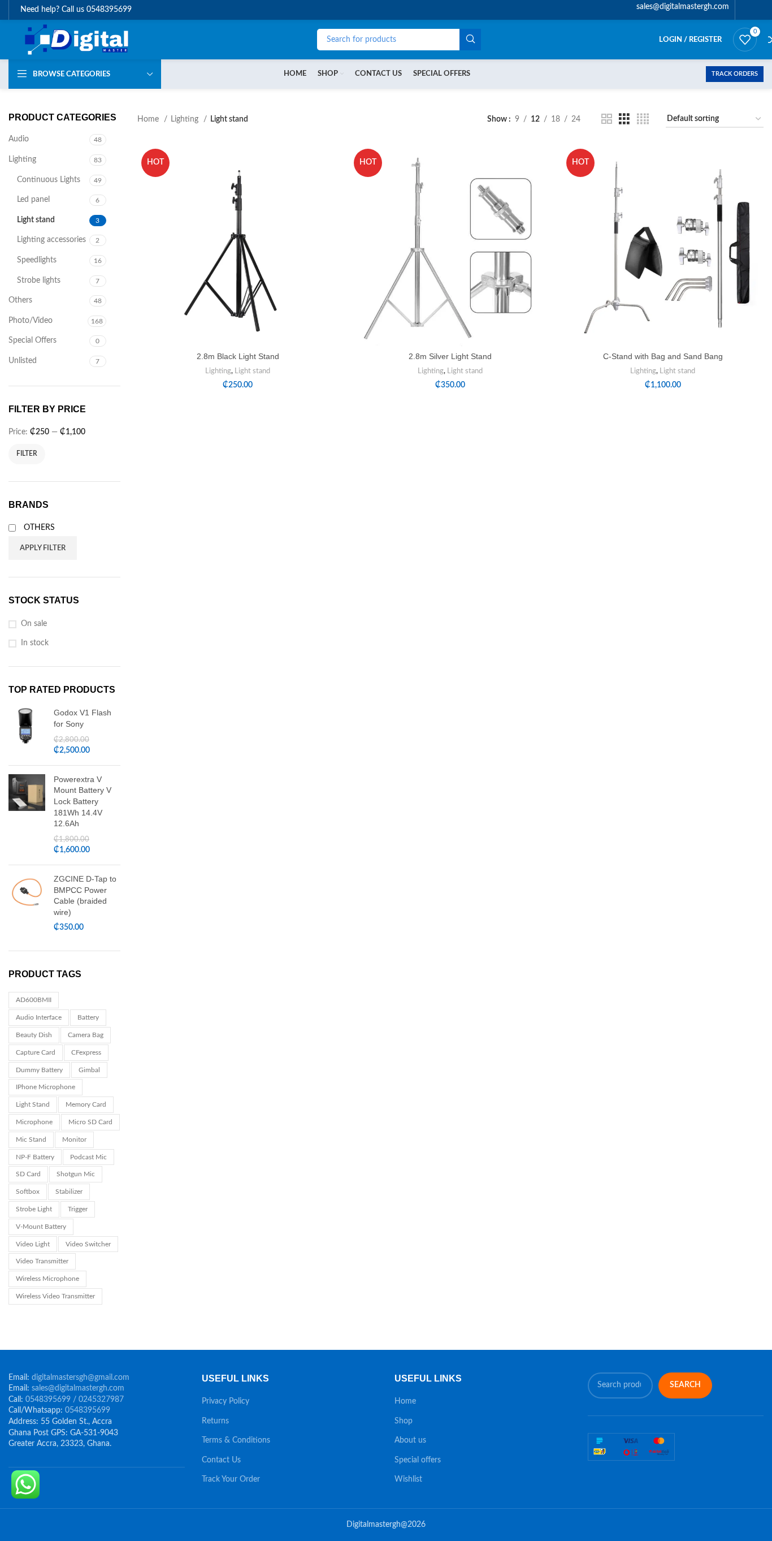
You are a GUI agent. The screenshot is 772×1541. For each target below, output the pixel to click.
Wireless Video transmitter (55, 1296)
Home (149, 119)
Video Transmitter (42, 1261)
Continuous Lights (48, 180)
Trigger (78, 1209)
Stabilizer (69, 1191)
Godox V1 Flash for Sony (82, 718)
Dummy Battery (39, 1070)
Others (20, 300)
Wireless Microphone (47, 1278)
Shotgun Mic (76, 1174)
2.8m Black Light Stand (238, 356)
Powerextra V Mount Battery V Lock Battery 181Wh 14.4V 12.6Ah (82, 801)
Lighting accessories (51, 240)
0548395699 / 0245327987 (74, 1400)
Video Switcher (88, 1244)
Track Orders (735, 74)
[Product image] (238, 245)
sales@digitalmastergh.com (78, 1388)
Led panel (33, 200)
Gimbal (89, 1070)
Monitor (74, 1139)
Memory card (86, 1104)
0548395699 (87, 1410)
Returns (215, 1421)
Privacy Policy (225, 1401)
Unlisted (22, 361)
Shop (403, 1421)
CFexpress (86, 1052)
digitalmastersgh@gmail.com (80, 1378)
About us (410, 1440)
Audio (18, 139)
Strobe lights (38, 280)
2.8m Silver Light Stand (450, 356)
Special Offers (32, 340)
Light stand (36, 220)
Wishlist (408, 1479)
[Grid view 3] (624, 119)
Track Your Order (231, 1479)
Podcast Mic (88, 1157)
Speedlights (37, 260)
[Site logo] (78, 40)
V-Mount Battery (41, 1226)
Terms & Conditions (236, 1440)
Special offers (417, 1460)
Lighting (22, 159)
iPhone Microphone (45, 1087)
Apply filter (43, 548)
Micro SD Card (90, 1122)
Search (685, 1385)
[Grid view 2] (606, 119)
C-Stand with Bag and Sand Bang (663, 356)
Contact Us (221, 1460)
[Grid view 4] (643, 119)
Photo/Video (30, 321)
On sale (34, 624)
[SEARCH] (470, 39)
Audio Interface (39, 1017)
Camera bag (85, 1034)
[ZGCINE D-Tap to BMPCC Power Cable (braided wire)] (26, 904)
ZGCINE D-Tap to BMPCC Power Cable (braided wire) (85, 895)
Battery (88, 1017)
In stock (35, 643)
